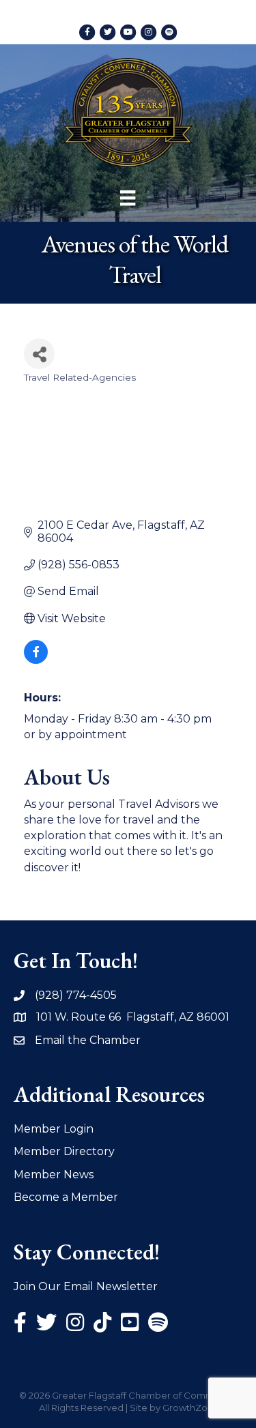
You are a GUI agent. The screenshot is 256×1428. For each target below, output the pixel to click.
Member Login (54, 1128)
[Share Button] (39, 353)
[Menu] (128, 198)
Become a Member (66, 1197)
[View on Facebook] (36, 660)
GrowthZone (190, 1407)
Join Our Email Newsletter (86, 1286)
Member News (54, 1174)
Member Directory (64, 1151)
